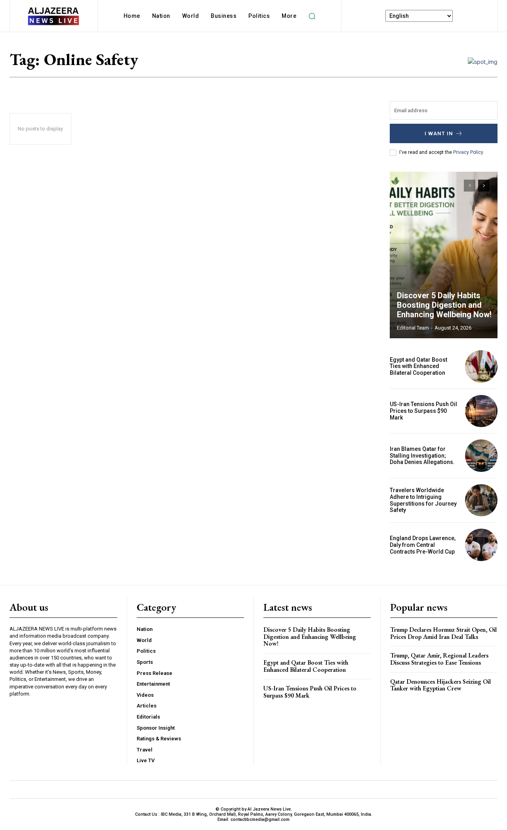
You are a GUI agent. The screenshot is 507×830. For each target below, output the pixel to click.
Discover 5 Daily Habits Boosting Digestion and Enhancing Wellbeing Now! (444, 305)
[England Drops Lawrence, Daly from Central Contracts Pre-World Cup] (481, 545)
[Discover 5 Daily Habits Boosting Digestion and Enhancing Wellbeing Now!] (443, 255)
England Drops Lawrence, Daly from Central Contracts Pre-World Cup (423, 545)
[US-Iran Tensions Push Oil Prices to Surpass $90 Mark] (481, 411)
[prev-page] (469, 186)
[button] (311, 15)
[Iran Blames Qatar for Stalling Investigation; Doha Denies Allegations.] (481, 455)
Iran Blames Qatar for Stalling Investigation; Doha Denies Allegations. (422, 456)
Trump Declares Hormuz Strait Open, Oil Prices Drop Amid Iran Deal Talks (443, 633)
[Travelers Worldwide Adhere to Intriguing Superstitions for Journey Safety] (481, 500)
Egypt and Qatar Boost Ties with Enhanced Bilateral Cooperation (418, 366)
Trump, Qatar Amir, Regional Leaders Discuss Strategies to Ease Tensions (439, 659)
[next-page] (484, 186)
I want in (439, 133)
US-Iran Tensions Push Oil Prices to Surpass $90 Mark (423, 411)
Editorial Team (413, 328)
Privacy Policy (468, 152)
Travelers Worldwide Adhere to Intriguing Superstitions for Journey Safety (423, 500)
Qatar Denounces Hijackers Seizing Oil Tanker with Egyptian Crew (440, 685)
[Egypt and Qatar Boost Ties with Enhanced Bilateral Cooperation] (481, 366)
